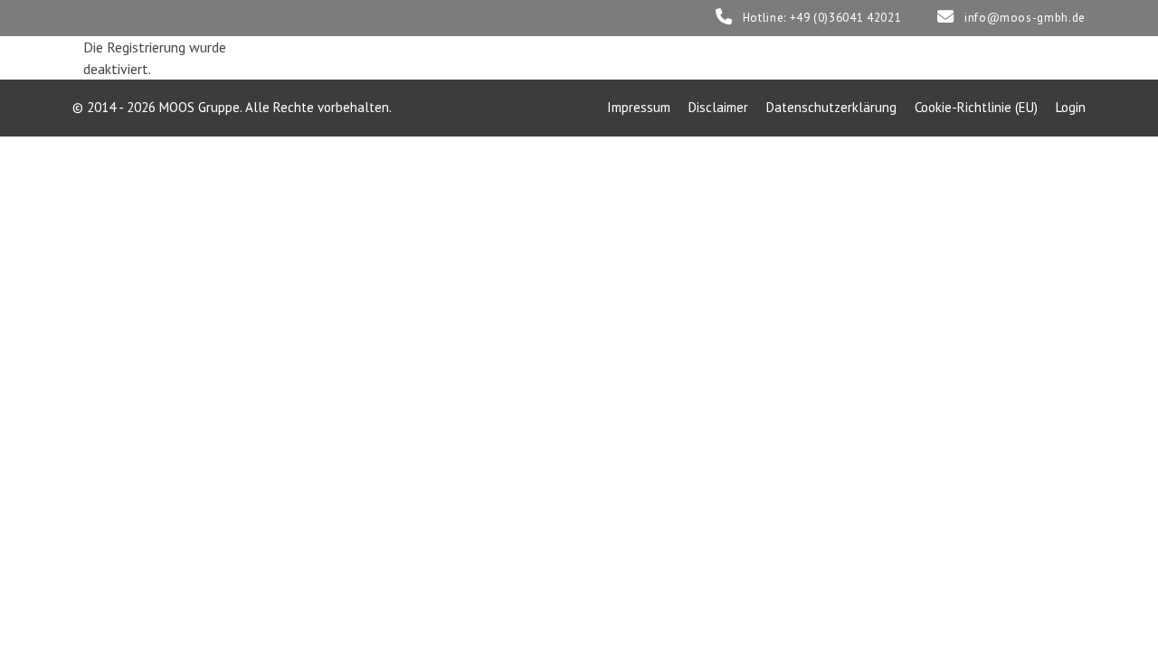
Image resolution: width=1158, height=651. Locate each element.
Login (1071, 107)
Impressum (638, 107)
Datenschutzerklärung (831, 107)
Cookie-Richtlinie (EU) (976, 107)
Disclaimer (718, 107)
